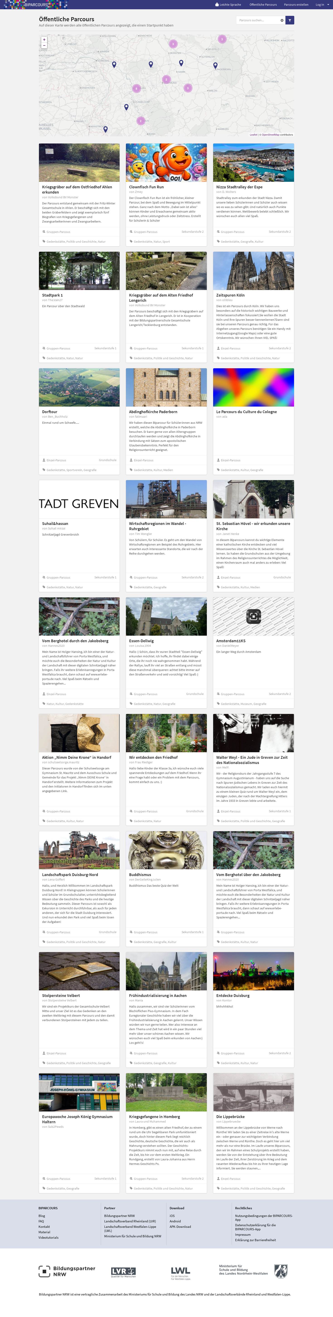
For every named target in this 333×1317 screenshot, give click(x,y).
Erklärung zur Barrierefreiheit (255, 1240)
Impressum (243, 1234)
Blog (42, 1216)
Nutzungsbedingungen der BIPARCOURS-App (264, 1218)
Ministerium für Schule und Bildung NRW (132, 1236)
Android (175, 1221)
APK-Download (180, 1226)
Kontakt (44, 1226)
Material (44, 1232)
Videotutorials (48, 1237)
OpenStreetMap (270, 134)
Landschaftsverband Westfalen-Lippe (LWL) (130, 1228)
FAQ (41, 1221)
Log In (320, 4)
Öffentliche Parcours (263, 4)
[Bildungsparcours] (36, 4)
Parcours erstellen (296, 4)
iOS (172, 1216)
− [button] (44, 45)
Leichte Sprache (230, 4)
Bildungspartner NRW (119, 1216)
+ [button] (44, 39)
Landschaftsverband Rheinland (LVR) (130, 1221)
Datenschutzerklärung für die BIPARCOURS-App (255, 1227)
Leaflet (253, 134)
